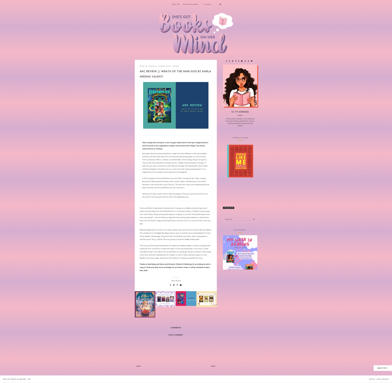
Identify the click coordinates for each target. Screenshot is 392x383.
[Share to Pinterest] (177, 285)
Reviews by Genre (190, 4)
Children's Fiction (164, 66)
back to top (382, 368)
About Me (176, 4)
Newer (138, 366)
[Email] (181, 285)
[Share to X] (174, 285)
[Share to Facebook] (171, 285)
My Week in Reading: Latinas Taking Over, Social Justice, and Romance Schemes (240, 252)
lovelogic (385, 379)
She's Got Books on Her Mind (14, 379)
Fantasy (176, 66)
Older (213, 366)
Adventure (153, 66)
